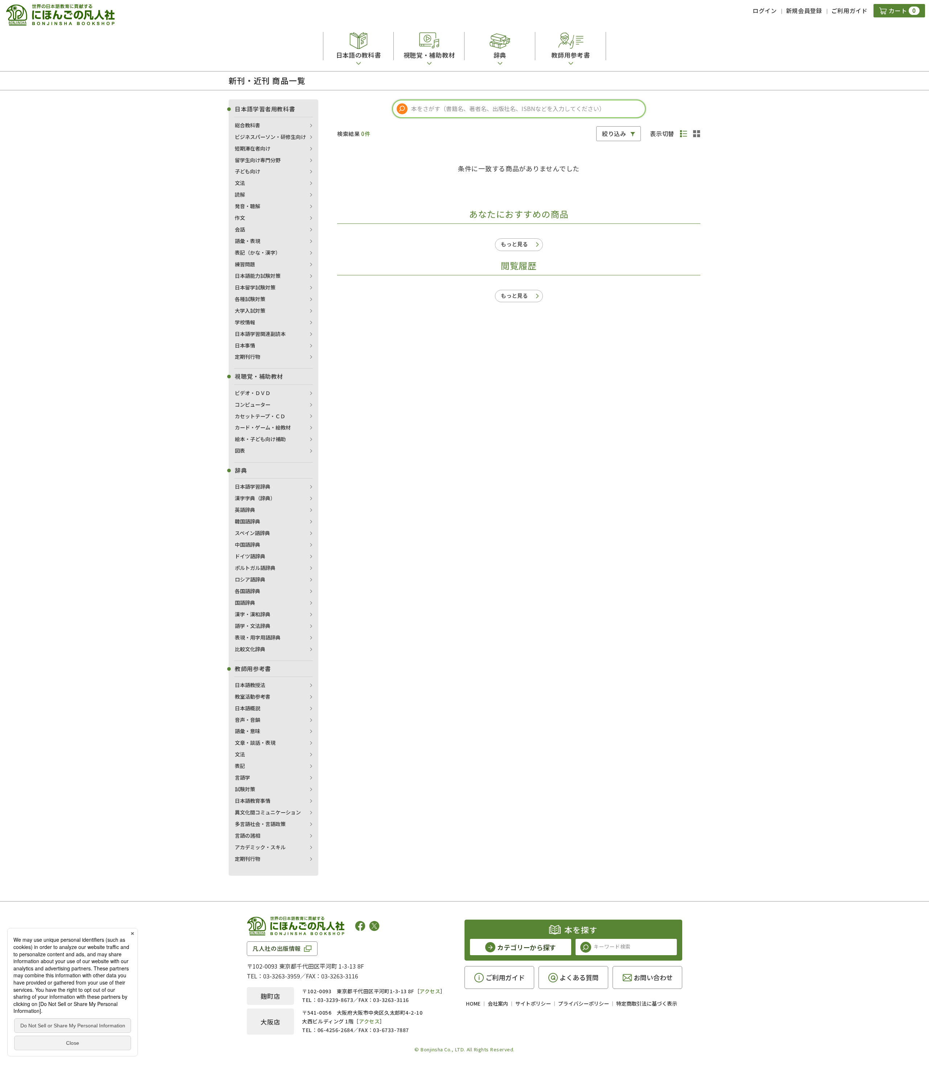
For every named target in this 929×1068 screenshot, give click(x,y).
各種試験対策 (250, 299)
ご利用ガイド (849, 10)
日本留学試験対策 (255, 287)
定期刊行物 (247, 356)
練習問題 (245, 264)
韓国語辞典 (247, 521)
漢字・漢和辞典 (252, 614)
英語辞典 (245, 509)
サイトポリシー (533, 1003)
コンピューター (252, 404)
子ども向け (247, 171)
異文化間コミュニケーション (268, 812)
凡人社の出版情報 (277, 948)
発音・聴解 (247, 206)
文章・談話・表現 (255, 742)
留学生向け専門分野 (258, 160)
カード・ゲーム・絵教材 (263, 427)
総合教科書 (247, 125)
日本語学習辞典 (252, 486)
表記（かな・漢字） (258, 252)
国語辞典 (245, 602)
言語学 (242, 777)
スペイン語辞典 (252, 533)
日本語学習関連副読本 (260, 333)
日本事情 (245, 345)
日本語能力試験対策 (258, 275)
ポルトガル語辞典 (255, 567)
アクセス (430, 991)
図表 (240, 450)
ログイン (765, 10)
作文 (240, 217)
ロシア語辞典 (250, 579)
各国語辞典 (247, 591)
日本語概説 (247, 708)
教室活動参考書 (252, 696)
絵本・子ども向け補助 (260, 439)
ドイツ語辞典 (250, 556)
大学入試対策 (250, 310)
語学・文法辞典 (252, 625)
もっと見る (514, 244)
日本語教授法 (250, 685)
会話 (240, 229)
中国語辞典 (247, 544)
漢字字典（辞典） (255, 498)
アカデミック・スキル (260, 847)
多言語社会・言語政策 (260, 823)
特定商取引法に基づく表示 (646, 1003)
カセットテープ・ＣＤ (260, 416)
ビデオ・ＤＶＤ (252, 393)
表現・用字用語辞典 (258, 637)
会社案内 (498, 1003)
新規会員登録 (804, 10)
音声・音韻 (247, 719)
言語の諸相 (247, 835)
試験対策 (245, 789)
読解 (240, 194)
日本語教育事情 (252, 800)
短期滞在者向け (252, 148)
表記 (240, 765)
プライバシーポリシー (583, 1003)
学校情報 (245, 322)
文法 (240, 182)
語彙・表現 (247, 241)
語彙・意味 (247, 731)
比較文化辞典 (250, 649)
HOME (473, 1003)
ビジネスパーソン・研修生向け (270, 136)
